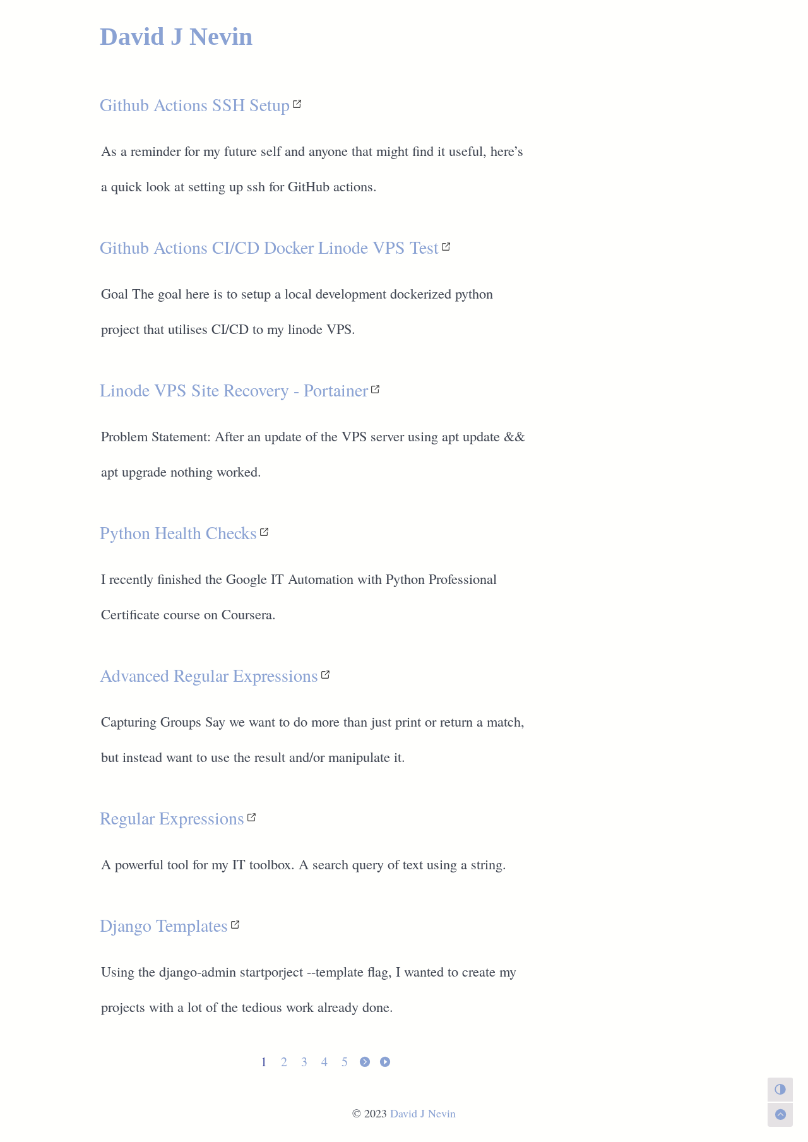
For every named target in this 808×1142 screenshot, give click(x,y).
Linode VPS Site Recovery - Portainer (234, 389)
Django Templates (164, 925)
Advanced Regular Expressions (209, 675)
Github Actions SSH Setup (195, 104)
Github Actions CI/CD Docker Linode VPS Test (269, 247)
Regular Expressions (172, 818)
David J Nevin (176, 36)
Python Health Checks (178, 532)
